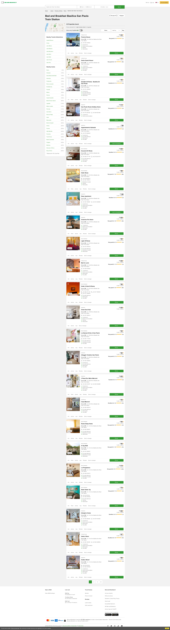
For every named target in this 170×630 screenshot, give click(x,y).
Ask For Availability (116, 143)
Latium (51, 10)
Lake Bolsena (49, 48)
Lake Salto (48, 57)
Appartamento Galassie (88, 127)
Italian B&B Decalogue (50, 593)
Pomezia (48, 109)
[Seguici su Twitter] (111, 626)
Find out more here (15, 628)
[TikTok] (118, 626)
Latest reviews (88, 602)
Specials (87, 593)
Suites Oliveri (85, 560)
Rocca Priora (49, 150)
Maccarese (48, 120)
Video (72, 99)
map (76, 53)
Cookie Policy (80, 625)
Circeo (47, 43)
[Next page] (100, 581)
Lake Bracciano (49, 51)
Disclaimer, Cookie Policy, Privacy (112, 598)
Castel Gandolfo (49, 98)
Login (153, 2)
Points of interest (88, 596)
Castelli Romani (49, 40)
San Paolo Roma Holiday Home (91, 107)
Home (46, 10)
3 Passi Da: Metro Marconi (89, 378)
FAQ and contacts (109, 596)
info (68, 53)
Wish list (147, 2)
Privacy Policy (73, 625)
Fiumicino (48, 134)
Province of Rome (58, 10)
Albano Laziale (49, 106)
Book (117, 53)
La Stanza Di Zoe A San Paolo (90, 333)
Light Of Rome (85, 241)
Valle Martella (49, 131)
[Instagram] (114, 626)
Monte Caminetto (50, 139)
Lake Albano (49, 45)
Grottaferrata (49, 86)
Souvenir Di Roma (86, 151)
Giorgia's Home (86, 513)
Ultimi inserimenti (88, 605)
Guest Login (107, 601)
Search (119, 7)
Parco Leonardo (49, 84)
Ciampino (48, 72)
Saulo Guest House (87, 60)
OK (167, 628)
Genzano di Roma (50, 148)
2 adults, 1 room (105, 7)
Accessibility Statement (110, 603)
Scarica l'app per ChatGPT (110, 609)
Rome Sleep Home (87, 424)
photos (72, 53)
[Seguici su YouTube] (122, 626)
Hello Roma (84, 173)
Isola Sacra (48, 111)
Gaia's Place (85, 536)
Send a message (88, 53)
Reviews (81, 53)
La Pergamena (85, 468)
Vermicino (48, 78)
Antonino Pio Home (87, 219)
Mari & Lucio (85, 263)
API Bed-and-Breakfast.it (110, 606)
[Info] (77, 30)
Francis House (85, 37)
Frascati (48, 89)
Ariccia (47, 125)
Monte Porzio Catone (51, 100)
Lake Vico (48, 62)
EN (157, 2)
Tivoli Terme (49, 136)
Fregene (48, 142)
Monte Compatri (49, 123)
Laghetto (48, 103)
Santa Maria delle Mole (51, 75)
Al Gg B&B (84, 446)
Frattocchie (48, 81)
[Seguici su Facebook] (108, 626)
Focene (48, 128)
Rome (65, 10)
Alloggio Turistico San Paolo (90, 355)
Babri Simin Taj (86, 490)
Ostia (47, 117)
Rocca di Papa (49, 114)
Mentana (48, 145)
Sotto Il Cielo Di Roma (88, 286)
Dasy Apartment (86, 196)
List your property (164, 2)
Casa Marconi (85, 402)
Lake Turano (49, 59)
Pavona (48, 95)
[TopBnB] (81, 30)
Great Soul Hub (86, 309)
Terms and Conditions (66, 625)
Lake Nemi (48, 54)
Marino (47, 92)
